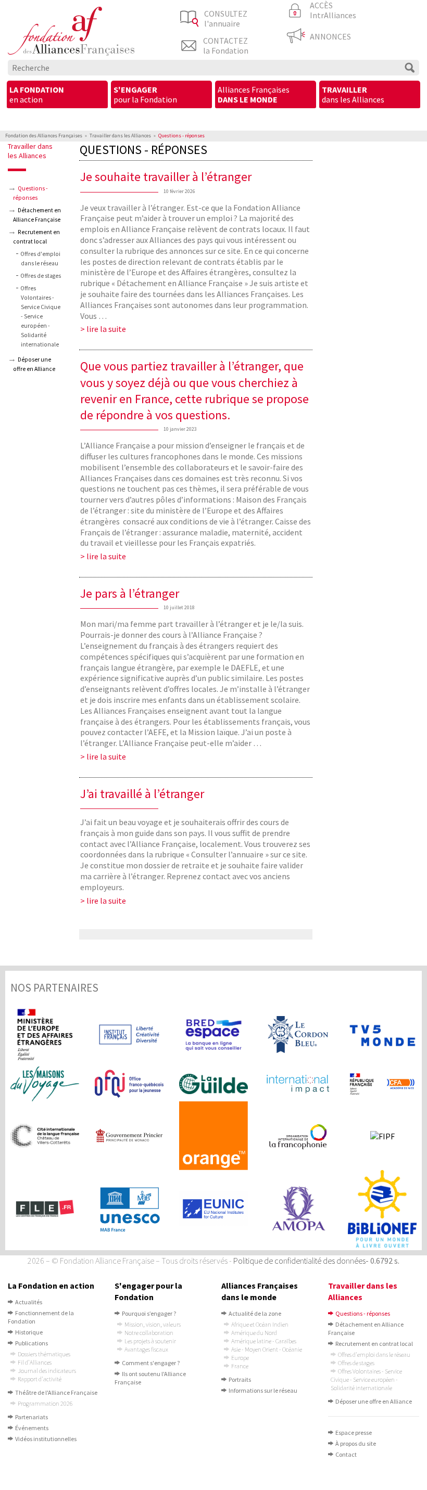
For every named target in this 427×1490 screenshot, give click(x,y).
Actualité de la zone (255, 1313)
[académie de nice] (382, 1084)
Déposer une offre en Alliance (373, 1401)
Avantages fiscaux (146, 1349)
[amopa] (298, 1209)
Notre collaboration (148, 1333)
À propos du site (355, 1443)
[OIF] (298, 1135)
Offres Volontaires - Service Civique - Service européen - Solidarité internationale (40, 316)
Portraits (240, 1379)
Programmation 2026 (45, 1403)
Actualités (28, 1302)
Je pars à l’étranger (129, 593)
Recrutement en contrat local (374, 1343)
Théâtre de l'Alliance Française (56, 1392)
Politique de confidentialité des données (299, 1260)
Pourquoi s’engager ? (149, 1313)
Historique (29, 1332)
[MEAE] (45, 1035)
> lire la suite (103, 329)
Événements (31, 1428)
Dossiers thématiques (44, 1354)
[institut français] (129, 1034)
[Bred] (213, 1034)
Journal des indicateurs (47, 1371)
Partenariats (31, 1417)
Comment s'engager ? (151, 1363)
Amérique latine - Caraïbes (263, 1341)
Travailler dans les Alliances (120, 135)
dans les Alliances (353, 94)
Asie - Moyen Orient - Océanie (266, 1349)
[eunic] (213, 1208)
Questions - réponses (362, 1313)
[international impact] (298, 1084)
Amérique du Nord (254, 1333)
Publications (31, 1343)
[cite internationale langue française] (45, 1135)
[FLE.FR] (45, 1209)
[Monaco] (129, 1136)
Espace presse (353, 1432)
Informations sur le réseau (263, 1390)
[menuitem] (57, 95)
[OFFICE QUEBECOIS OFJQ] (129, 1084)
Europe (240, 1357)
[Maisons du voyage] (45, 1084)
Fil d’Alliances (35, 1362)
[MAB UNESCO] (129, 1208)
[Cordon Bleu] (298, 1034)
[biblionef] (382, 1209)
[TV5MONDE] (382, 1034)
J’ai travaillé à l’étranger (142, 794)
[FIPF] (382, 1135)
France (239, 1366)
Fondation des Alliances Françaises (43, 135)
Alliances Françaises (254, 94)
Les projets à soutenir (150, 1341)
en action (36, 94)
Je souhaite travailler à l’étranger (166, 177)
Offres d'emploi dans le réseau (374, 1354)
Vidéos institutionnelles (46, 1439)
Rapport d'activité (39, 1379)
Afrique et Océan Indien (259, 1324)
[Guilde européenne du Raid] (213, 1084)
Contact (346, 1454)
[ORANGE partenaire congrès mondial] (213, 1135)
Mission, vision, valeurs (152, 1324)
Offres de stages (40, 275)
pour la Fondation (145, 94)
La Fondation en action (51, 1285)
